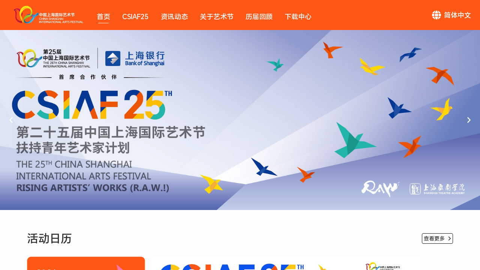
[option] (240, 120)
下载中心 (298, 16)
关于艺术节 (217, 16)
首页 (103, 16)
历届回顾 (259, 16)
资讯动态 (174, 16)
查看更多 (434, 238)
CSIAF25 (135, 16)
